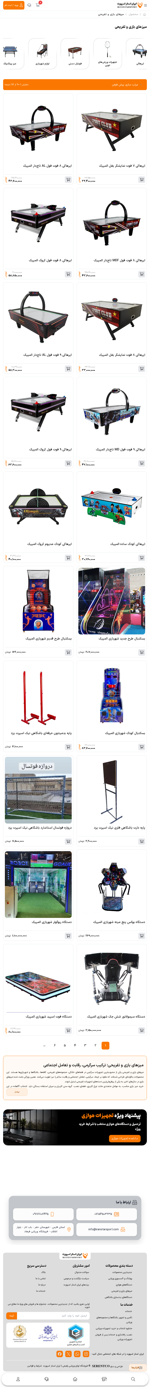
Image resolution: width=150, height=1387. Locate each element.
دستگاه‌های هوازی (124, 1285)
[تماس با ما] (29, 5)
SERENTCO (101, 1366)
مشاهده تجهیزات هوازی (125, 1138)
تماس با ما (41, 1278)
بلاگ (43, 1272)
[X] (68, 1354)
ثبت (11, 1316)
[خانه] (75, 1379)
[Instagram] (86, 1354)
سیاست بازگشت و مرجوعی (76, 1278)
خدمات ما (41, 1291)
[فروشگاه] (104, 1379)
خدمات (128, 1311)
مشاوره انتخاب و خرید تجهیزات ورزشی (114, 1328)
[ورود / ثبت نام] (17, 1379)
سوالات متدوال (82, 1272)
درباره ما (42, 1285)
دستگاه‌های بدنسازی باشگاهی (118, 1297)
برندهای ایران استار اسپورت (76, 1285)
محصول (133, 14)
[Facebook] (59, 1354)
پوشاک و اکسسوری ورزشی (120, 1278)
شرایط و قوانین (34, 1366)
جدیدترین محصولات (122, 1272)
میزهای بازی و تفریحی (122, 1291)
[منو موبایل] (145, 5)
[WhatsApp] (77, 1354)
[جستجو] (133, 1379)
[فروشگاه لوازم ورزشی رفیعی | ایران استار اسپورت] (130, 5)
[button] (143, 59)
